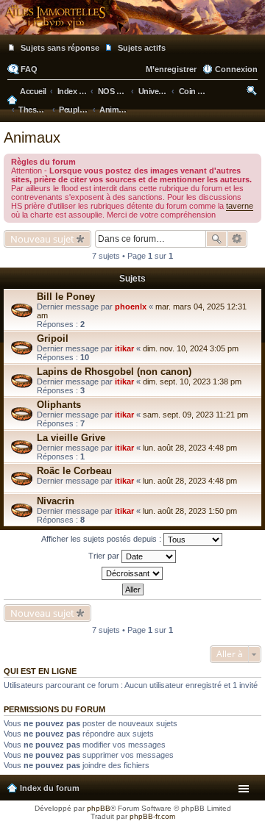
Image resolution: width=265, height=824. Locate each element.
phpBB (98, 808)
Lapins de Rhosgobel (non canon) (114, 371)
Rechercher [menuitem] (253, 92)
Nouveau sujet (42, 239)
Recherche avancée (237, 239)
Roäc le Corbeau (74, 470)
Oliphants (59, 404)
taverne (239, 205)
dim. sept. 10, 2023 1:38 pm (192, 381)
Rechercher (216, 239)
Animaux (32, 137)
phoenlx (130, 306)
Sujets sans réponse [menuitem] (60, 47)
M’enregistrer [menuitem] (171, 69)
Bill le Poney (66, 296)
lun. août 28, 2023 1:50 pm (190, 510)
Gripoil (52, 338)
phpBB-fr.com (152, 816)
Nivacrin (55, 500)
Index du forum (50, 788)
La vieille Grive (71, 437)
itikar (124, 348)
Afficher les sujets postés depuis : (102, 538)
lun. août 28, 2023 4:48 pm (190, 447)
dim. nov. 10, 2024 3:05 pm (191, 348)
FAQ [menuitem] (29, 69)
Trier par (104, 555)
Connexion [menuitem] (236, 69)
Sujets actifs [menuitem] (142, 47)
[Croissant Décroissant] (132, 573)
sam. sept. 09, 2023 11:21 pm (195, 414)
